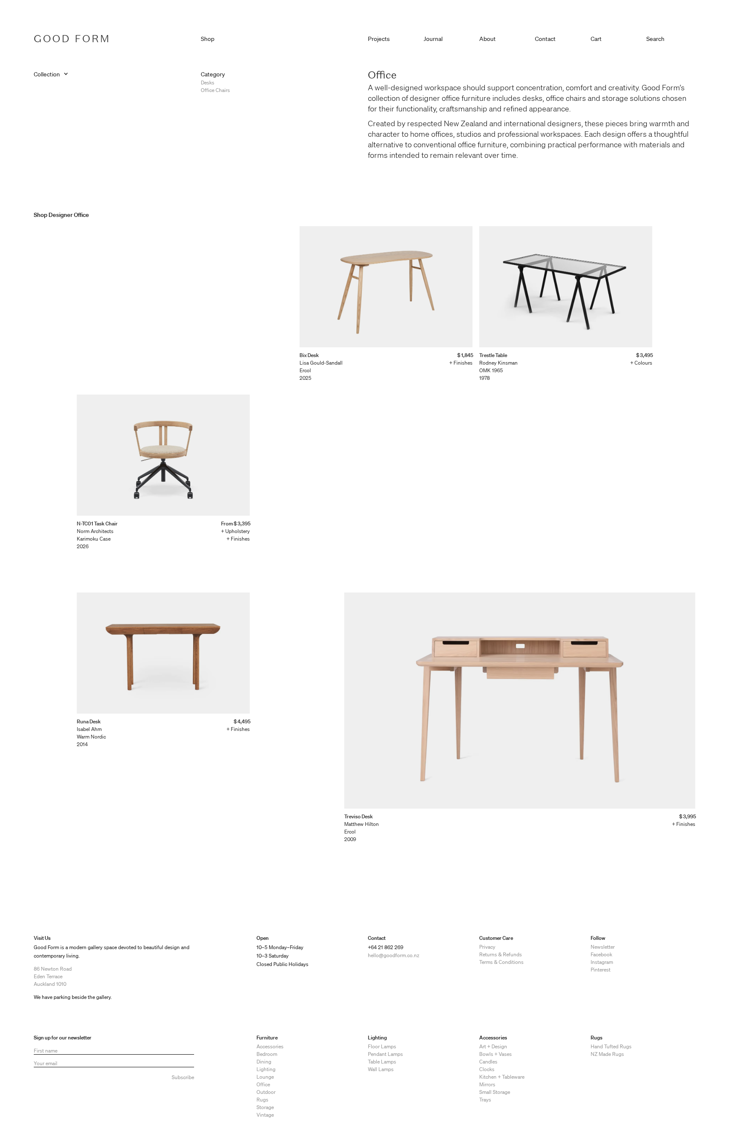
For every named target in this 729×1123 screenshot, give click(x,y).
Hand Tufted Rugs (611, 1046)
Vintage (265, 1114)
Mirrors (487, 1084)
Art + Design (493, 1046)
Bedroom (266, 1054)
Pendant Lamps (385, 1054)
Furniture (267, 1037)
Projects (379, 39)
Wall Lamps (381, 1069)
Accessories (270, 1046)
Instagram (602, 962)
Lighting (265, 1069)
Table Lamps (382, 1061)
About (487, 39)
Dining (263, 1061)
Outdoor (265, 1092)
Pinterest (600, 969)
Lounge (265, 1076)
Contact (545, 39)
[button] (615, 37)
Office (263, 1084)
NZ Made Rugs (607, 1054)
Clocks (486, 1069)
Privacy (487, 946)
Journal (433, 39)
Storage (265, 1107)
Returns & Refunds (500, 954)
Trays (485, 1099)
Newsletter (603, 946)
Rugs (262, 1099)
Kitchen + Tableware (501, 1076)
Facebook (601, 954)
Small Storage (494, 1092)
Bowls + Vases (495, 1054)
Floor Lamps (382, 1046)
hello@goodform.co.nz (393, 955)
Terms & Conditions (501, 962)
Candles (488, 1061)
